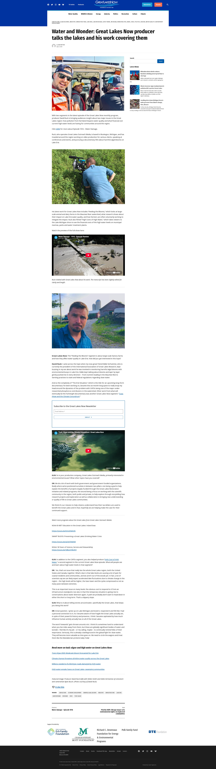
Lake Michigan (97, 22)
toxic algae (78, 696)
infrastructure (110, 692)
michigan (65, 696)
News (128, 22)
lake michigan (56, 696)
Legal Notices (101, 765)
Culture (134, 14)
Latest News (106, 22)
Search (132, 58)
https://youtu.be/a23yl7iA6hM (64, 542)
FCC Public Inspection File (65, 765)
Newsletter (147, 4)
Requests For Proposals (111, 765)
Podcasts (81, 4)
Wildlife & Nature (87, 14)
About (87, 751)
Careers (125, 751)
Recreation (125, 14)
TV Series (72, 4)
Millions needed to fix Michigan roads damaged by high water (76, 664)
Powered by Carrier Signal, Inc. (150, 765)
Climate (143, 14)
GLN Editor (61, 45)
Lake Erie (89, 22)
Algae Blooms (64, 22)
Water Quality (73, 14)
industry (101, 692)
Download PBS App (102, 751)
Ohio (132, 22)
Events (93, 751)
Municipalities (121, 22)
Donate (158, 4)
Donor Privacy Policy (92, 765)
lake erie (119, 692)
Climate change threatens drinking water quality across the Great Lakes (80, 658)
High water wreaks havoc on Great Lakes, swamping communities (78, 669)
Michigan (114, 22)
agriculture (62, 692)
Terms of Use (75, 765)
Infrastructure (81, 22)
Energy (98, 14)
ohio (71, 696)
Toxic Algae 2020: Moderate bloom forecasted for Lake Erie (75, 653)
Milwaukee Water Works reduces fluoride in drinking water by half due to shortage (152, 74)
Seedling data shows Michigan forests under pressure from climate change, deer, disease (151, 102)
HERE (58, 129)
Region (143, 22)
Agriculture (56, 22)
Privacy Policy (83, 765)
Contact (82, 751)
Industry (107, 14)
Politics (115, 14)
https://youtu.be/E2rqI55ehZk (64, 531)
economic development (74, 692)
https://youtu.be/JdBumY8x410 (64, 550)
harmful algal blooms (89, 692)
